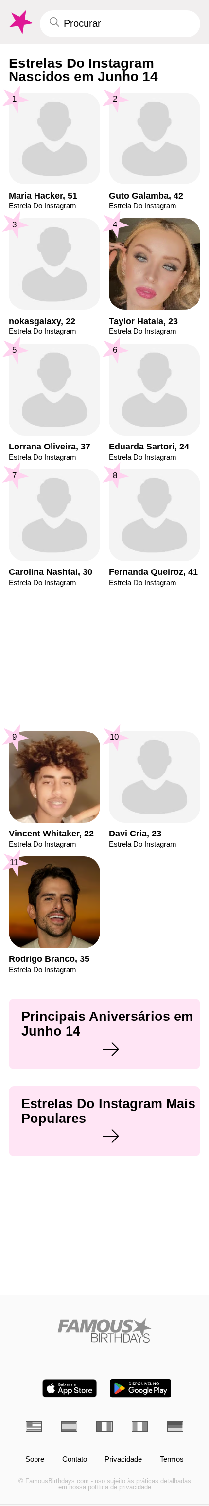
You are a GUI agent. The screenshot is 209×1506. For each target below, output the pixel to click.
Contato (74, 1459)
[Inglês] (34, 1426)
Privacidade (123, 1459)
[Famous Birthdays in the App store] (69, 1388)
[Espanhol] (69, 1426)
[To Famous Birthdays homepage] (20, 22)
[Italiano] (140, 1426)
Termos (172, 1459)
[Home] (104, 1330)
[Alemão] (175, 1426)
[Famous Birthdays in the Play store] (141, 1388)
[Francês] (104, 1426)
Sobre (34, 1459)
